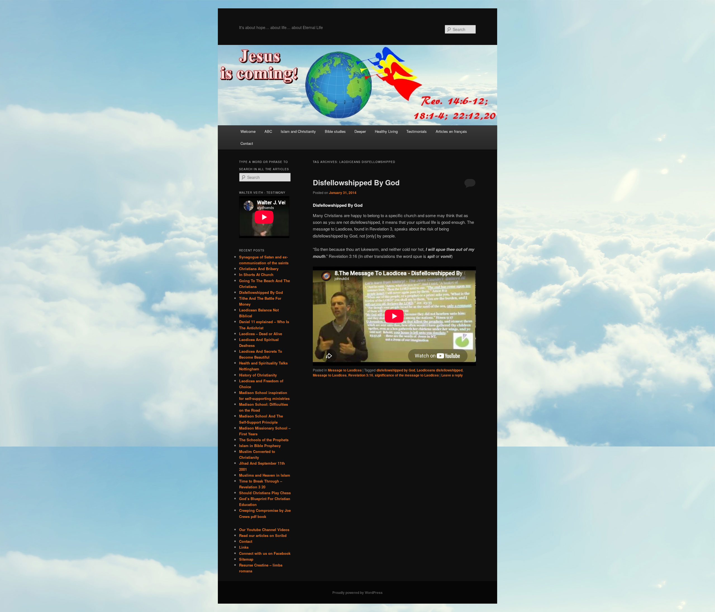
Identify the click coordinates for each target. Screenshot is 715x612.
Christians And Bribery (258, 268)
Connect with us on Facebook (264, 553)
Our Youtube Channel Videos (264, 529)
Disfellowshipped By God (356, 182)
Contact (246, 143)
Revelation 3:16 (360, 375)
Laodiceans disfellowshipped (440, 370)
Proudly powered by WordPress (357, 592)
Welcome (248, 131)
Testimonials (416, 131)
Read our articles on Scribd (263, 535)
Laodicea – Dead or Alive (260, 333)
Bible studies (335, 131)
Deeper (360, 131)
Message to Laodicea (345, 370)
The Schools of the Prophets (264, 439)
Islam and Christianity (298, 131)
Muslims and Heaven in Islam (264, 475)
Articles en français (451, 131)
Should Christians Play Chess (265, 492)
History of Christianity (258, 375)
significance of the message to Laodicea (407, 375)
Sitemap (246, 559)
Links (244, 547)
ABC (268, 131)
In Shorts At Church (256, 274)
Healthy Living (386, 131)
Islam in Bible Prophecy (260, 445)
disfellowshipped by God (395, 370)
